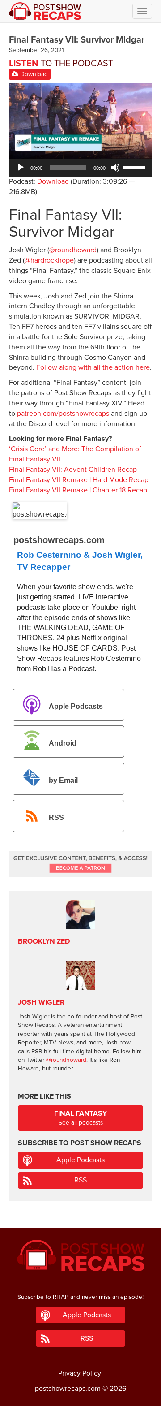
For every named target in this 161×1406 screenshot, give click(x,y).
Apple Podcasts (76, 706)
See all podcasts (80, 1117)
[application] (80, 168)
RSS (56, 817)
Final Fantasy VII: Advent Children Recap (73, 469)
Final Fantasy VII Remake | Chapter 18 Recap (78, 490)
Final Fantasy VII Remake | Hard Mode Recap (78, 479)
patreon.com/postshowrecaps (63, 413)
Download (33, 74)
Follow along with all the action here (93, 367)
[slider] (135, 167)
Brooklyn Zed (44, 941)
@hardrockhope (49, 260)
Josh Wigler (41, 1002)
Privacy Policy (79, 1373)
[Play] (20, 167)
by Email (63, 780)
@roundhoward (73, 250)
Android (62, 743)
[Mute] (115, 167)
